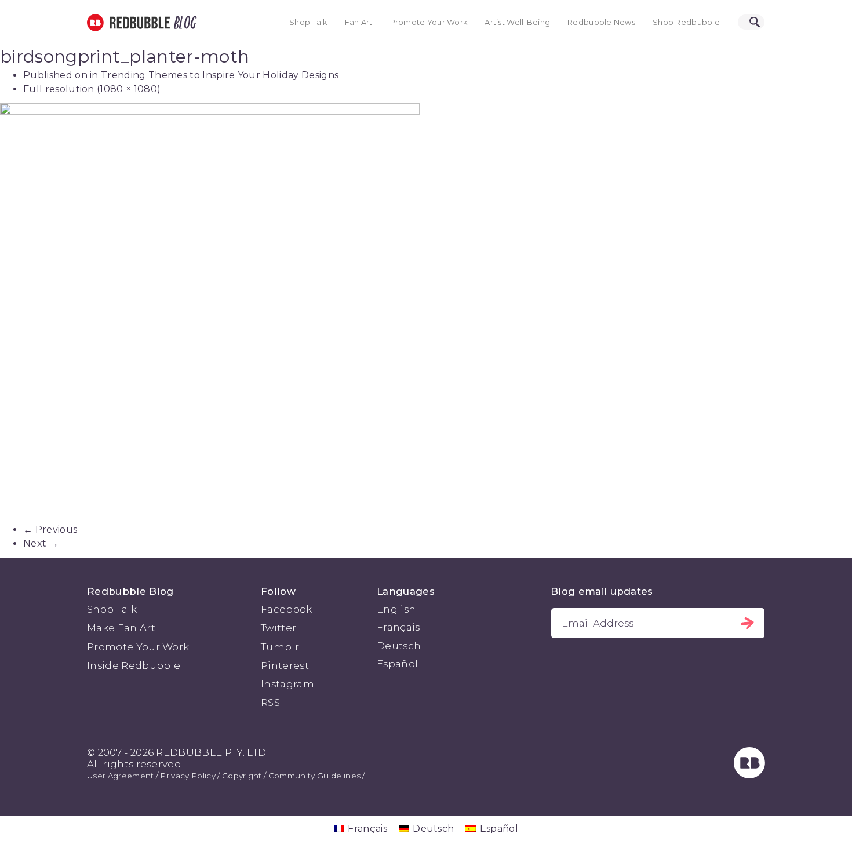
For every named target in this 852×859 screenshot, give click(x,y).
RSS (270, 702)
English (396, 609)
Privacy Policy (187, 775)
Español (397, 663)
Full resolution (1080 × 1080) (92, 88)
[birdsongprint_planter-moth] (426, 313)
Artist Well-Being (517, 22)
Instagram (287, 684)
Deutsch (399, 645)
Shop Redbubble (686, 22)
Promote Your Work (429, 22)
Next (41, 543)
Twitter (278, 628)
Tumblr (280, 647)
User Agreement (120, 775)
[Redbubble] (749, 775)
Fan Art (359, 22)
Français (398, 627)
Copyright (242, 775)
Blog (183, 22)
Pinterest (285, 665)
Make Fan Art (121, 628)
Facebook (286, 609)
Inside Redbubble (133, 665)
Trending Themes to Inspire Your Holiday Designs (219, 75)
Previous (50, 529)
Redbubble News (601, 22)
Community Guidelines (314, 775)
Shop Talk (308, 22)
